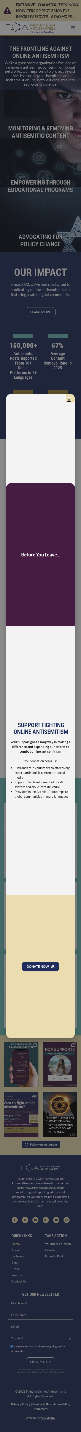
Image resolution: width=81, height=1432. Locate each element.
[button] (69, 399)
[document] (40, 716)
